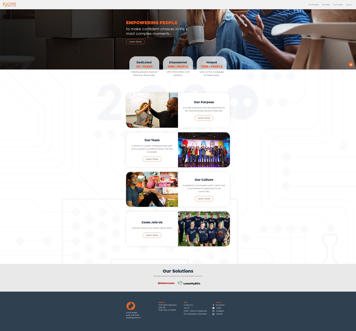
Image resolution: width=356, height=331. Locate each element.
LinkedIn (219, 314)
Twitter (218, 308)
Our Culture (338, 5)
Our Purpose (314, 5)
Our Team (326, 5)
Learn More (135, 41)
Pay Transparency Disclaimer (195, 314)
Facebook (220, 305)
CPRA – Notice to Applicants (195, 311)
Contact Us (188, 305)
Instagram (220, 311)
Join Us (349, 5)
